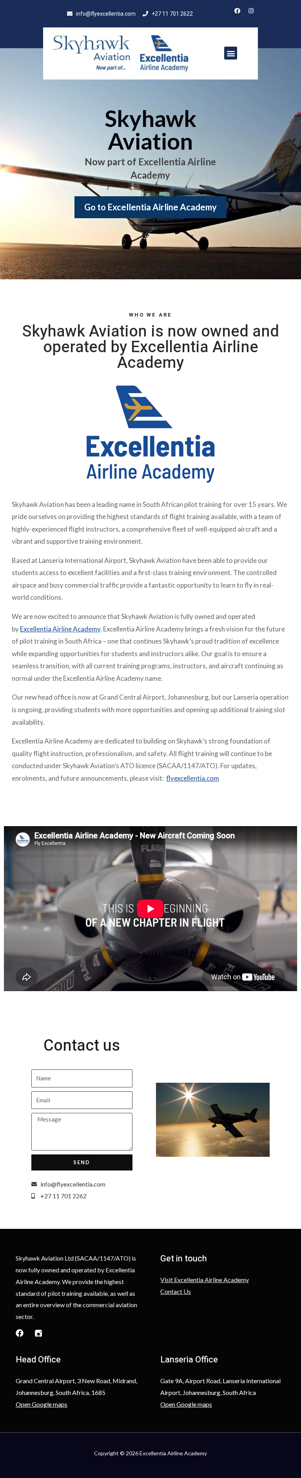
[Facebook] (237, 11)
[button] (230, 53)
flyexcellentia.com (192, 778)
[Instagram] (251, 11)
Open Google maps (41, 1404)
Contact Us (175, 1291)
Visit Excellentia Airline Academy (204, 1279)
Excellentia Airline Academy (60, 629)
